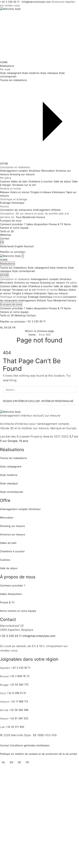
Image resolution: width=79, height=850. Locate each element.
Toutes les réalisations (13, 267)
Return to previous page (39, 330)
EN (5, 327)
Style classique (9, 483)
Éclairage (33, 296)
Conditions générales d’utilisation (30, 745)
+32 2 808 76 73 (19, 676)
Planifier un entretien (12, 251)
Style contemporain (23, 271)
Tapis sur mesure (57, 293)
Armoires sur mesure (26, 282)
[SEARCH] (73, 389)
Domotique (46, 296)
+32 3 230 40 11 (9, 1)
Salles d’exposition (37, 308)
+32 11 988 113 (19, 701)
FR (1, 242)
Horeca (40, 217)
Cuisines (5, 286)
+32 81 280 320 (18, 718)
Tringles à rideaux (22, 293)
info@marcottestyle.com (36, 1)
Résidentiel (28, 217)
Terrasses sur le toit (24, 289)
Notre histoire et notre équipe (18, 610)
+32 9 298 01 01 (16, 693)
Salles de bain (19, 286)
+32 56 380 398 (18, 709)
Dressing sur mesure (52, 282)
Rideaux (63, 289)
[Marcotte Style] (10, 255)
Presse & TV (56, 308)
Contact (4, 238)
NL (1, 327)
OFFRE (4, 163)
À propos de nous (10, 220)
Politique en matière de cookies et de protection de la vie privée (38, 753)
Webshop (5, 234)
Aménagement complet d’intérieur (51, 279)
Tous (18, 217)
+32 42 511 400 (15, 726)
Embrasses (40, 293)
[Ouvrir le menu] (26, 252)
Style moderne (58, 267)
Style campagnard (38, 267)
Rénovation (6, 282)
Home (32, 334)
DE (10, 327)
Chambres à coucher (40, 286)
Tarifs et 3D (7, 231)
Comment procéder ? (12, 308)
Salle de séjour (62, 286)
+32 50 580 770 (18, 684)
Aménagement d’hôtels (32, 300)
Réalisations (7, 65)
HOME (4, 62)
